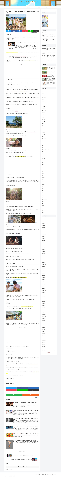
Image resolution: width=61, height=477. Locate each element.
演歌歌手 (43, 177)
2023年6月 (44, 299)
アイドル (43, 95)
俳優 (13, 383)
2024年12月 (44, 260)
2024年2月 (44, 281)
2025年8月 (44, 242)
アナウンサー (44, 97)
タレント (43, 121)
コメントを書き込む (22, 466)
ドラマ (10, 383)
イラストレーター (45, 106)
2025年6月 (44, 247)
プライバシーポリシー (44, 474)
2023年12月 (44, 286)
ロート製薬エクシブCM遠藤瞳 (47, 61)
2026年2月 (44, 229)
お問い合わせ (49, 474)
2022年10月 (44, 316)
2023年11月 (44, 288)
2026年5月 (44, 223)
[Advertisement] (22, 70)
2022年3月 (44, 331)
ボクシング (44, 138)
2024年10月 (44, 264)
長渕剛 (43, 205)
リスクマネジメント (45, 149)
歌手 (42, 175)
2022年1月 (44, 335)
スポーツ (43, 119)
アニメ (43, 99)
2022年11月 (44, 314)
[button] (55, 350)
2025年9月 (44, 240)
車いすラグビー (44, 199)
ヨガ (42, 145)
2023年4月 (44, 303)
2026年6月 (44, 221)
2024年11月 (44, 262)
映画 (42, 166)
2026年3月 (44, 227)
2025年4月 (44, 251)
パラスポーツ (44, 132)
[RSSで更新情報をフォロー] (30, 395)
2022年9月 (44, 318)
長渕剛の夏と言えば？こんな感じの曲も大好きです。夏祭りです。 (48, 49)
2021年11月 (44, 340)
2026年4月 (44, 225)
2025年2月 (44, 255)
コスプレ (43, 117)
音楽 (42, 210)
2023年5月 (44, 301)
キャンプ (43, 112)
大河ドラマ (44, 158)
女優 (42, 160)
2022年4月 (44, 329)
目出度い (43, 184)
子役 (42, 162)
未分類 (43, 173)
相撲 (42, 186)
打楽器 (43, 164)
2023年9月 (44, 292)
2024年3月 (44, 279)
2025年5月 (44, 249)
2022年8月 (44, 320)
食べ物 (43, 212)
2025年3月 (44, 253)
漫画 (42, 179)
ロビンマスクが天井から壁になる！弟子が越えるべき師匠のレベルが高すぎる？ (48, 56)
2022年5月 (44, 327)
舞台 (42, 190)
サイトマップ (54, 474)
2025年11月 (44, 236)
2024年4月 (44, 277)
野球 (42, 201)
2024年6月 (44, 273)
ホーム (36, 474)
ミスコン (43, 140)
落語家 (43, 192)
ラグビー (43, 147)
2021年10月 (44, 342)
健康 (42, 153)
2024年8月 (44, 268)
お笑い (43, 93)
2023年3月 (44, 305)
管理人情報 (38, 474)
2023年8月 (44, 294)
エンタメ (8, 383)
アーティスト (44, 104)
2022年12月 (44, 312)
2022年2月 (44, 333)
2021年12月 (44, 338)
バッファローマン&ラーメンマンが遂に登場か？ (48, 53)
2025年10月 (44, 238)
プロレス (43, 136)
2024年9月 (44, 266)
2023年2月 (44, 307)
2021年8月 (44, 346)
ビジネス (43, 134)
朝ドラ (43, 171)
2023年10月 (44, 290)
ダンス (43, 123)
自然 (42, 188)
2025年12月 (44, 234)
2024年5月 (44, 275)
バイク (43, 130)
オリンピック (44, 110)
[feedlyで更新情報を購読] (14, 395)
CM (42, 91)
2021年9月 (44, 344)
